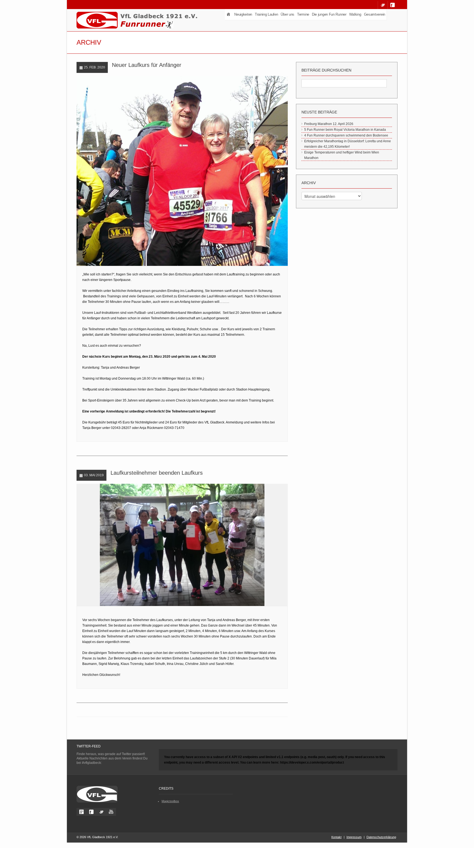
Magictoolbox (170, 801)
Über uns (287, 14)
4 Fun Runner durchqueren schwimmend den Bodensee (346, 135)
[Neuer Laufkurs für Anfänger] (177, 171)
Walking (355, 14)
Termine (303, 14)
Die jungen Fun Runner (329, 14)
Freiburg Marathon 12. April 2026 (328, 124)
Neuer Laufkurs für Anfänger (146, 65)
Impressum (354, 837)
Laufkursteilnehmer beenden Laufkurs (157, 473)
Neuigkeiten (243, 14)
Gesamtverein (374, 14)
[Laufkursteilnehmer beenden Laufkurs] (177, 545)
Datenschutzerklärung (381, 837)
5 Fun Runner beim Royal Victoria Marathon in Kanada (345, 130)
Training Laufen (266, 14)
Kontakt (336, 837)
